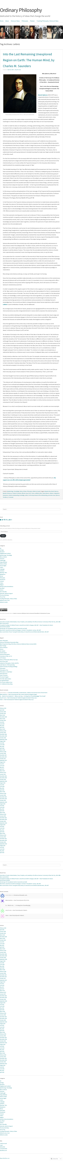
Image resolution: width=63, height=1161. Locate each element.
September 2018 (3, 739)
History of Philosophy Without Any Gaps (9, 659)
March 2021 (2, 715)
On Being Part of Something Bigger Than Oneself (34, 696)
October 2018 (3, 737)
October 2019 (3, 720)
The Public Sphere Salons (5, 678)
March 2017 (2, 770)
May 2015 (2, 809)
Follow (3, 535)
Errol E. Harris (31, 493)
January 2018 (3, 753)
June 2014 (2, 828)
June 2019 (2, 723)
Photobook (2, 579)
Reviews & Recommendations (6, 586)
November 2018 (3, 736)
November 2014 (3, 819)
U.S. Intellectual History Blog (6, 684)
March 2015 (2, 812)
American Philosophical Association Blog (9, 642)
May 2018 (2, 746)
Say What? (2, 588)
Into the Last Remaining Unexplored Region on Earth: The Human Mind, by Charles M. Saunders (28, 60)
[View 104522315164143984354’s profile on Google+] (11, 520)
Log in (1, 1145)
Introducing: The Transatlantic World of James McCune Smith (13, 628)
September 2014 (3, 823)
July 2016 (2, 784)
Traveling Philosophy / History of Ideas (47, 21)
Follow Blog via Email (5, 526)
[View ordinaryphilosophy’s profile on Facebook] (0, 520)
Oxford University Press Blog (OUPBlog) (8, 666)
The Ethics (5, 497)
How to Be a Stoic (4, 661)
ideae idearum (46, 493)
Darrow (1, 649)
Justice (1, 567)
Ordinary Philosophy (21, 10)
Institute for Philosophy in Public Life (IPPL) (9, 663)
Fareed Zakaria (3, 652)
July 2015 (2, 805)
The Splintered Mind (4, 680)
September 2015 (3, 802)
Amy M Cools (18, 69)
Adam (1, 699)
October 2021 (3, 713)
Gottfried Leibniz (38, 493)
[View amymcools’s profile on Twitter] (2, 520)
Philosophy (25, 21)
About (7, 21)
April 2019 (2, 727)
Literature (2, 570)
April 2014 (2, 831)
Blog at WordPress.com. (5, 1158)
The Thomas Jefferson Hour (6, 682)
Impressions (5, 495)
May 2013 (2, 850)
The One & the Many (4, 595)
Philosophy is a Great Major (6, 671)
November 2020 (3, 717)
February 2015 (3, 814)
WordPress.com (3, 1150)
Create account (3, 1143)
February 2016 (3, 793)
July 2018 (2, 743)
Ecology (2, 550)
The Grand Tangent (4, 677)
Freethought (2, 560)
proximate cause (51, 495)
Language (2, 569)
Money (1, 576)
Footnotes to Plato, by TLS (6, 656)
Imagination (56, 493)
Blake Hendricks (3, 694)
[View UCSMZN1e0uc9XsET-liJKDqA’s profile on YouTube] (9, 520)
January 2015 (3, 816)
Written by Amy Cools (5, 600)
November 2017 (3, 757)
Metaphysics (2, 574)
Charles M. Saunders (16, 493)
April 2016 (2, 790)
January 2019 (3, 732)
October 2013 (3, 842)
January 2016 (3, 795)
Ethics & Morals (3, 557)
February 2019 (3, 730)
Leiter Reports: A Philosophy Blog (7, 665)
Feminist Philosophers (5, 654)
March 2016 (2, 791)
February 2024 (3, 708)
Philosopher (2, 668)
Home (1, 21)
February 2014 (3, 835)
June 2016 (2, 786)
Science (1, 590)
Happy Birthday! (3, 562)
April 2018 (2, 748)
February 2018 (3, 751)
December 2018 (3, 734)
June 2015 (2, 807)
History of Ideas (15, 21)
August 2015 (2, 803)
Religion (2, 584)
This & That (2, 597)
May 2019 (2, 725)
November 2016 (3, 777)
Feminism (2, 558)
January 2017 (3, 774)
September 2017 (3, 760)
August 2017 (2, 762)
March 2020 (2, 718)
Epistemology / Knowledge (13, 491)
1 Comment (10, 497)
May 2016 (2, 788)
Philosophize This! (4, 670)
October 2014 (3, 821)
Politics (1, 583)
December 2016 (3, 776)
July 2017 (2, 763)
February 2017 (3, 772)
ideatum (51, 493)
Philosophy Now (3, 673)
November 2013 (3, 840)
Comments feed (3, 1148)
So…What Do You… (10, 905)
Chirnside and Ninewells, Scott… (21, 895)
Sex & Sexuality (3, 591)
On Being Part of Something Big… (23, 905)
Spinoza (57, 495)
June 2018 (2, 744)
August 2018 (2, 741)
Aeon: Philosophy (4, 640)
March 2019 (2, 729)
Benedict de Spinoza (7, 493)
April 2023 (2, 710)
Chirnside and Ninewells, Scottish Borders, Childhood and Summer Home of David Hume (27, 692)
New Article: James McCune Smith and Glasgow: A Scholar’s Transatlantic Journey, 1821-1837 (20, 630)
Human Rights (3, 565)
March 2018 (2, 750)
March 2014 (2, 833)
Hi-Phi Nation (3, 658)
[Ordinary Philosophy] (31, 29)
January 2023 (3, 711)
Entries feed (2, 1147)
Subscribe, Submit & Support (6, 593)
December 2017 (3, 755)
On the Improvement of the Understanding (38, 495)
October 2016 (3, 779)
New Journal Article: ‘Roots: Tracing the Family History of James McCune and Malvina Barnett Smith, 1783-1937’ (24, 632)
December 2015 (3, 797)
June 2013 (2, 849)
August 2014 (2, 824)
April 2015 (2, 810)
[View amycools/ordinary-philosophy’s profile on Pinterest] (6, 520)
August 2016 (2, 783)
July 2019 (2, 722)
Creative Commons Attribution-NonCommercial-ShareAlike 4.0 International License (31, 613)
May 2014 (2, 830)
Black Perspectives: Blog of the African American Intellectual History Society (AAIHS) (18, 644)
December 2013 (3, 838)
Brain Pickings (3, 645)
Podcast (32, 21)
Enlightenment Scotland (5, 553)
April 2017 (2, 769)
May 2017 (2, 767)
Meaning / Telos (3, 572)
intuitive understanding (14, 495)
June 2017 (2, 765)
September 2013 (3, 843)
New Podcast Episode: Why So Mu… (22, 900)
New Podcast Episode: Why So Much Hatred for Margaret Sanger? (23, 694)
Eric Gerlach (2, 651)
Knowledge (21, 495)
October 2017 (3, 758)
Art (0, 548)
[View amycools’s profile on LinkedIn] (8, 520)
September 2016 (3, 781)
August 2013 (2, 845)
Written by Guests (36, 491)
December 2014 (3, 817)
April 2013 (2, 852)
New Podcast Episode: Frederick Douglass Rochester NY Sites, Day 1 (22, 697)
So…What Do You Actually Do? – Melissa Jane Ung (11, 696)
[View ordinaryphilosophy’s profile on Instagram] (4, 520)
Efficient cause (25, 493)
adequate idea (47, 491)
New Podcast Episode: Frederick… (20, 910)
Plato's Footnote (3, 675)
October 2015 (3, 800)
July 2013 (2, 847)
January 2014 (3, 836)
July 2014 (2, 826)
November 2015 (3, 798)
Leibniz (26, 495)
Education (2, 551)
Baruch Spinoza (54, 491)
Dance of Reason (3, 647)
